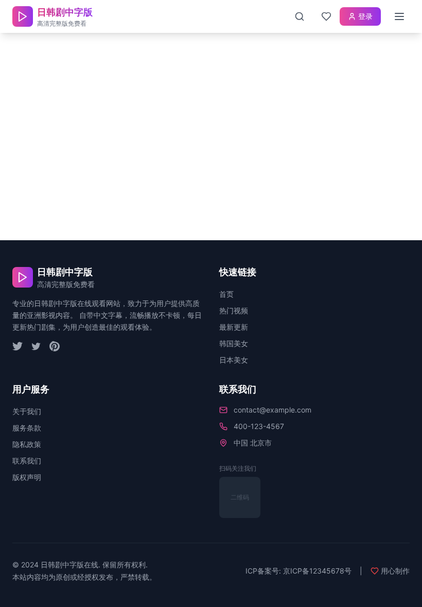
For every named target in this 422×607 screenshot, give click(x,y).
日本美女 (233, 359)
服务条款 (26, 427)
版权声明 (26, 477)
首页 (226, 294)
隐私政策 (26, 444)
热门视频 (233, 310)
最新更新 (233, 327)
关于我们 (26, 411)
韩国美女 (233, 343)
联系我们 (26, 460)
